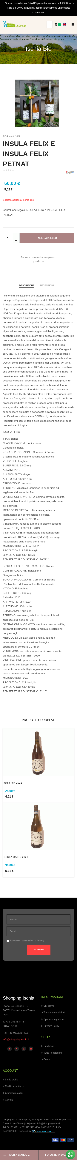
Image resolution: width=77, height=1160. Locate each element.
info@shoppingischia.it (16, 1039)
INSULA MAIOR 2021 (15, 857)
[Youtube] (23, 1049)
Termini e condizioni (54, 1012)
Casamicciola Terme (13, 1123)
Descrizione (26, 285)
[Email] (72, 172)
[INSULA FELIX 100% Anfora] (38, 103)
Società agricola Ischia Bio (18, 199)
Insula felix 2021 (12, 782)
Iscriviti (39, 949)
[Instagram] (31, 1049)
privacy (39, 940)
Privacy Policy (51, 1026)
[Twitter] (16, 1049)
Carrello (9, 1099)
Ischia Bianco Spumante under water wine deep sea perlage (23, 1154)
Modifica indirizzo (14, 1086)
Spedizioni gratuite (54, 1019)
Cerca (47, 1059)
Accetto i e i (27, 940)
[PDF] (66, 172)
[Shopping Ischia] (14, 24)
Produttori (49, 1046)
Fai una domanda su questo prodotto (38, 259)
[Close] (73, 3)
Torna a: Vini (12, 136)
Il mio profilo (11, 1079)
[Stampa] (69, 172)
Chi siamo (49, 1005)
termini (26, 940)
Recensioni (47, 285)
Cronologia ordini (14, 1093)
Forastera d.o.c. (56, 1154)
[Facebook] (9, 1049)
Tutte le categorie (53, 1052)
